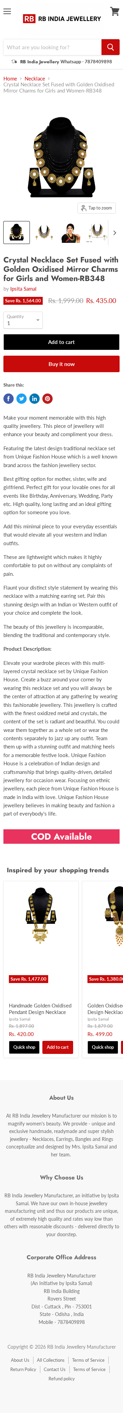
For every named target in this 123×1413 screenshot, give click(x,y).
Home (10, 79)
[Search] (110, 47)
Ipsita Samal (23, 288)
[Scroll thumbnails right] (113, 233)
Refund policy (62, 1378)
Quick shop (24, 1047)
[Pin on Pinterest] (47, 398)
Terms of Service (88, 1360)
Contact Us (55, 1369)
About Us (20, 1360)
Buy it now (62, 363)
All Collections (51, 1360)
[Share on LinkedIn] (34, 398)
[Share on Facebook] (8, 398)
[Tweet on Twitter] (21, 398)
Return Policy (23, 1369)
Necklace (35, 79)
